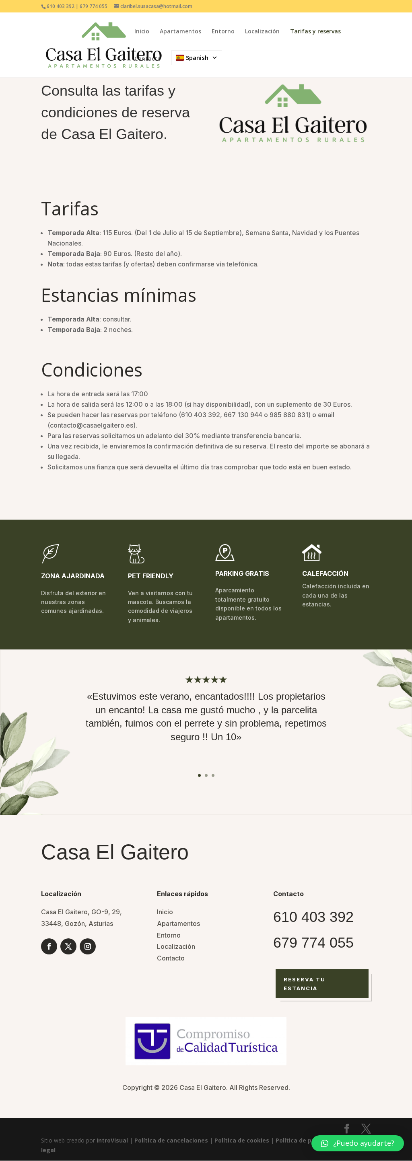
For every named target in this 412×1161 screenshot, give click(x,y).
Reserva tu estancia (305, 983)
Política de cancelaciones (171, 1140)
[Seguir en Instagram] (88, 946)
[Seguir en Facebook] (49, 946)
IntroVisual (112, 1140)
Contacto (147, 59)
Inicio (141, 32)
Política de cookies (241, 1140)
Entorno (223, 32)
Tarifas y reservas (315, 32)
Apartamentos (180, 32)
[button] (357, 1143)
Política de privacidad (307, 1140)
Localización (262, 32)
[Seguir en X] (68, 946)
